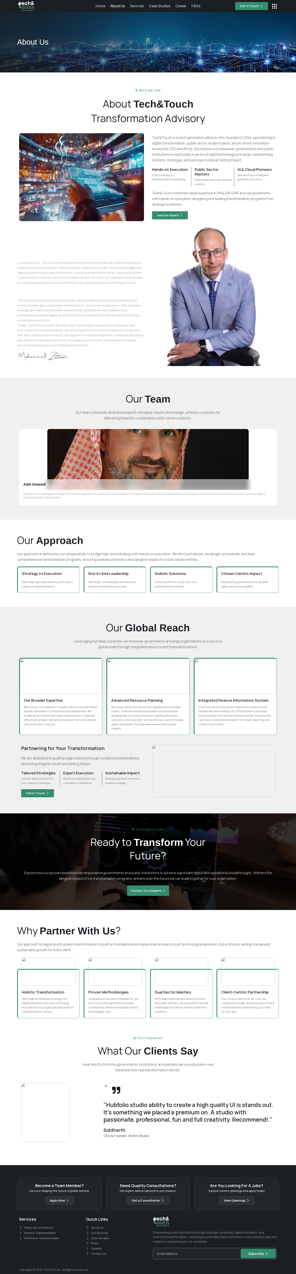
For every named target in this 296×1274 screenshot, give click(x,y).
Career (180, 6)
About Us (117, 6)
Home (100, 6)
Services (137, 6)
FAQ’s (195, 6)
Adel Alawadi (34, 484)
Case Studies (159, 6)
